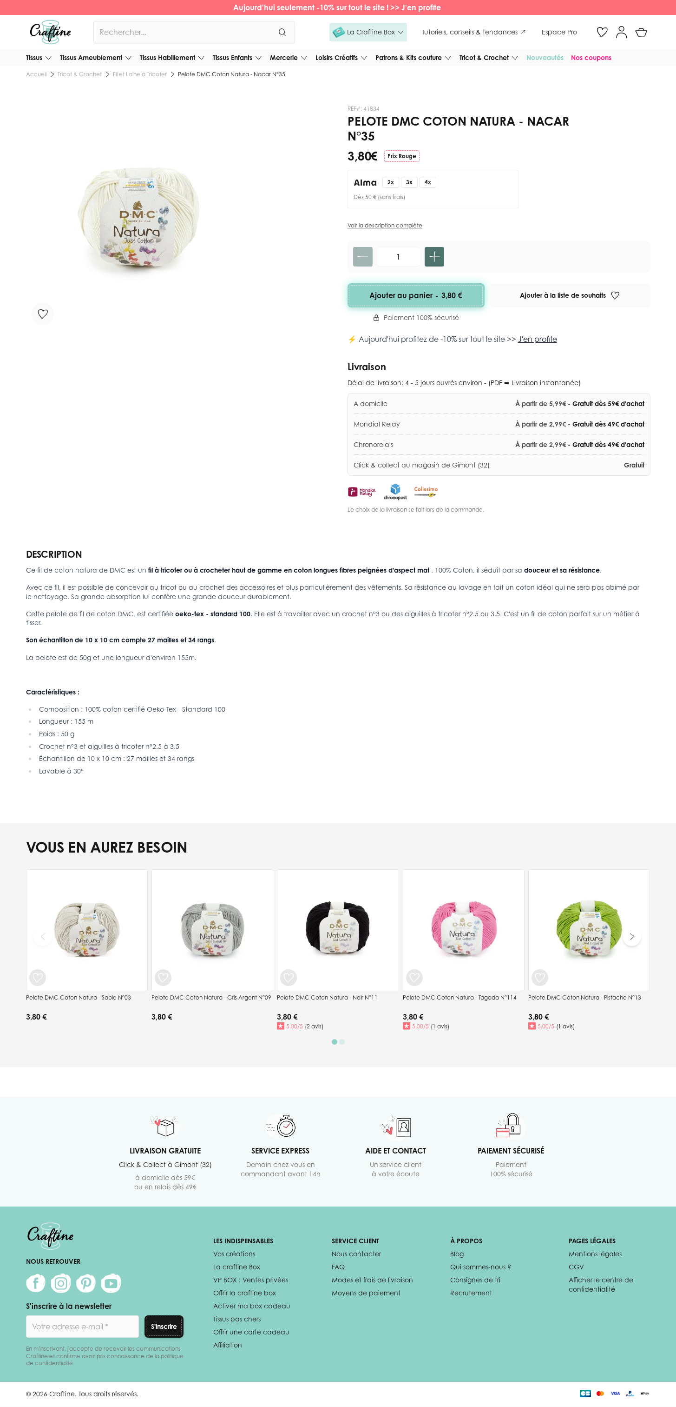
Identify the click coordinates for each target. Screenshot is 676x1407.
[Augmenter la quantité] (434, 257)
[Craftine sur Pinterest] (86, 1283)
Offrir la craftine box (244, 1293)
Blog (457, 1254)
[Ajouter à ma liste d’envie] (43, 314)
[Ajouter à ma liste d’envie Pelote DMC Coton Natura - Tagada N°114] (414, 977)
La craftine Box (236, 1267)
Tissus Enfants (232, 57)
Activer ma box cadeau (251, 1306)
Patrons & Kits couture (408, 57)
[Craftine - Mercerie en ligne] (50, 32)
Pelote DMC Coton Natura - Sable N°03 (78, 997)
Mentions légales (595, 1254)
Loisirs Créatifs (336, 57)
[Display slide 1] (334, 1042)
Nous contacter (356, 1254)
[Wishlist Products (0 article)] (602, 32)
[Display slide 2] (342, 1042)
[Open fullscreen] (138, 218)
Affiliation (227, 1345)
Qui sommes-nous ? (480, 1267)
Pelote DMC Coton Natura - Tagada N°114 (460, 997)
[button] (368, 32)
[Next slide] (632, 936)
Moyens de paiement (366, 1293)
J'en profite (422, 7)
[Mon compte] (621, 32)
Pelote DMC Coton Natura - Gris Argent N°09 (211, 997)
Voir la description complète (385, 225)
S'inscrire (164, 1326)
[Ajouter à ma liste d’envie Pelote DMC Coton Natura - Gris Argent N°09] (163, 977)
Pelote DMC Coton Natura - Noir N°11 (327, 997)
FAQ (338, 1267)
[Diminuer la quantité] (363, 257)
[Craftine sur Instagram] (61, 1283)
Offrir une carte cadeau (251, 1332)
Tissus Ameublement (91, 57)
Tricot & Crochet (484, 57)
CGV (576, 1267)
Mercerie (284, 57)
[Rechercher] (282, 32)
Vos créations (234, 1254)
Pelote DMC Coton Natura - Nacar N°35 (231, 74)
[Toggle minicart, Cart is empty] (641, 32)
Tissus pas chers (237, 1319)
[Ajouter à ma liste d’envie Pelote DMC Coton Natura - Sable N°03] (37, 977)
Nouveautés (545, 57)
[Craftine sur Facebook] (36, 1283)
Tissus (34, 57)
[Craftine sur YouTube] (111, 1283)
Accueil (36, 74)
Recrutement (471, 1293)
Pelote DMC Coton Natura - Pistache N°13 (584, 997)
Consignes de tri (475, 1280)
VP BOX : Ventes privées (250, 1280)
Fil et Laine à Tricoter (140, 74)
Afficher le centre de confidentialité (601, 1284)
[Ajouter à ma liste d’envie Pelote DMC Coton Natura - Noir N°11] (288, 977)
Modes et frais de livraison (372, 1280)
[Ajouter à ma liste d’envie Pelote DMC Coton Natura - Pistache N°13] (540, 977)
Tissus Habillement (167, 57)
